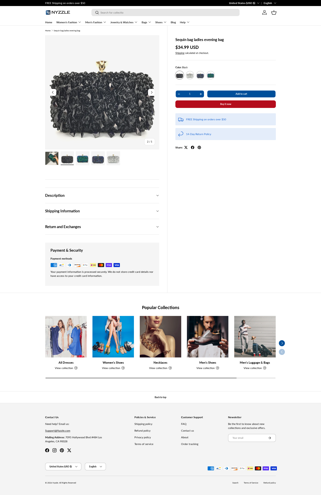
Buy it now (225, 104)
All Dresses (66, 362)
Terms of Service (251, 482)
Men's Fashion (93, 22)
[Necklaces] (160, 336)
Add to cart (241, 93)
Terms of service (143, 443)
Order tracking (189, 443)
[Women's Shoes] (113, 336)
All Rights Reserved (67, 482)
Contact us (187, 430)
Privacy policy (142, 437)
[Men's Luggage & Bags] (255, 336)
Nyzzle (55, 482)
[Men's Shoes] (207, 336)
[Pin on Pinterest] (199, 147)
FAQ (183, 423)
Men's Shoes (207, 362)
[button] (274, 12)
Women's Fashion (66, 22)
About (184, 437)
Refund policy (142, 430)
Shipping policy (143, 423)
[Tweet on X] (186, 147)
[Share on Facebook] (192, 147)
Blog (173, 22)
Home (48, 22)
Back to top (160, 397)
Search (235, 482)
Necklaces (160, 362)
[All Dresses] (66, 336)
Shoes (159, 22)
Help (183, 22)
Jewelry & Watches (121, 22)
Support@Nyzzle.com (57, 430)
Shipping (179, 53)
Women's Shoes (113, 362)
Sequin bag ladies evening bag (67, 30)
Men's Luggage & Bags (255, 362)
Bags (144, 22)
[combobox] (165, 12)
